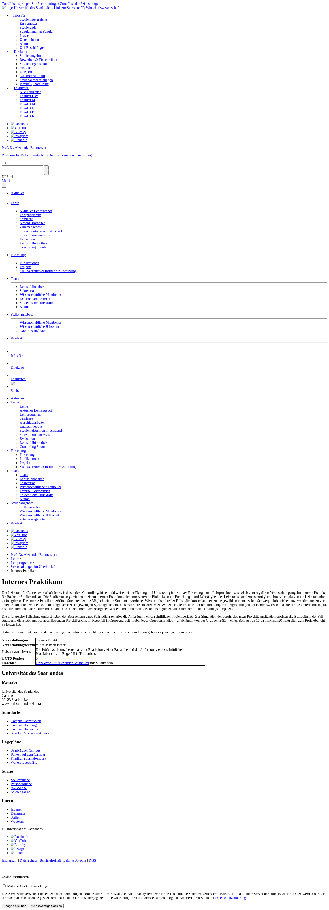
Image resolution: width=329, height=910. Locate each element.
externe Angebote (32, 330)
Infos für (19, 15)
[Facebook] (19, 124)
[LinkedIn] (19, 140)
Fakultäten (21, 88)
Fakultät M (27, 100)
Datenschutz (28, 860)
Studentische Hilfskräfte (36, 303)
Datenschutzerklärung (230, 898)
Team (15, 278)
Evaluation (27, 239)
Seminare (26, 219)
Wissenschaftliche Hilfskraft (39, 326)
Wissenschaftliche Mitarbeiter (40, 295)
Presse (24, 35)
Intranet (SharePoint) (34, 84)
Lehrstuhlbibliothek (33, 243)
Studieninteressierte (33, 19)
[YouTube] (19, 128)
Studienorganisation (34, 64)
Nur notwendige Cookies (46, 906)
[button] (8, 177)
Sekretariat (27, 291)
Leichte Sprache (74, 860)
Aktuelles (17, 193)
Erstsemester (28, 23)
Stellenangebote (22, 314)
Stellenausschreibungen (36, 80)
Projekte (25, 267)
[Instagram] (19, 136)
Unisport (26, 72)
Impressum (9, 860)
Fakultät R (27, 116)
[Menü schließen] (4, 185)
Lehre (15, 203)
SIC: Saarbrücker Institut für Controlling (48, 271)
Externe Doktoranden (35, 299)
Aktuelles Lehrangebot (36, 211)
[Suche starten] (46, 167)
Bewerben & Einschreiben (38, 60)
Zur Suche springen (45, 4)
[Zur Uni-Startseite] (41, 8)
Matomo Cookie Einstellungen (28, 886)
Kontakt (16, 338)
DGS (92, 860)
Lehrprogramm (30, 215)
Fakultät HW (29, 96)
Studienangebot (31, 56)
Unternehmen (29, 39)
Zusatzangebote (31, 227)
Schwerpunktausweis (35, 235)
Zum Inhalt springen (16, 4)
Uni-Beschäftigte (32, 48)
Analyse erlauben (15, 906)
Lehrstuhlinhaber (32, 287)
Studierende (28, 27)
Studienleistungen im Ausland (41, 231)
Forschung (18, 255)
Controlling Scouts (33, 247)
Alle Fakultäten (30, 92)
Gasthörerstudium (32, 76)
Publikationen (29, 263)
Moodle (25, 68)
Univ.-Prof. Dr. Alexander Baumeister (62, 663)
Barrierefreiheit (50, 860)
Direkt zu (20, 52)
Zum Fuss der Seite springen (80, 4)
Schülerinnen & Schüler (36, 31)
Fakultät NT (28, 108)
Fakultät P (27, 112)
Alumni (25, 43)
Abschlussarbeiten (32, 223)
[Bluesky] (18, 132)
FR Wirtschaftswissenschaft (100, 8)
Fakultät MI (28, 104)
